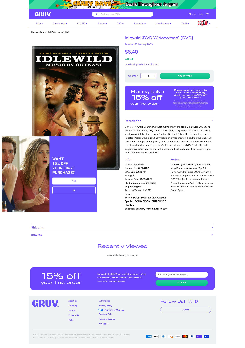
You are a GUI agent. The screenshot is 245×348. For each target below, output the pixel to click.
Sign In (186, 310)
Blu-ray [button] (101, 23)
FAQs (70, 320)
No (74, 190)
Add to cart (185, 76)
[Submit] (97, 14)
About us (72, 301)
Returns (72, 310)
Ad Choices (104, 301)
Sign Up (182, 283)
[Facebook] (196, 301)
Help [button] (200, 14)
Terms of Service (107, 319)
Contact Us (73, 315)
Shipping (72, 305)
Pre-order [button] (139, 23)
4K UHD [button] (81, 23)
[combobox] (122, 14)
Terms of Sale (105, 314)
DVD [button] (119, 23)
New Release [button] (163, 23)
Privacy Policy (105, 305)
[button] (207, 14)
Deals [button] (185, 23)
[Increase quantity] (154, 76)
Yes (74, 181)
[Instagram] (190, 301)
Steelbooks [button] (59, 23)
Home (39, 23)
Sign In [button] (192, 14)
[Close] (93, 139)
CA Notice (104, 323)
